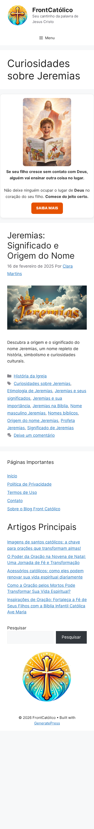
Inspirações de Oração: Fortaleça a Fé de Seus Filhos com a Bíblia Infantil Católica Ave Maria (47, 605)
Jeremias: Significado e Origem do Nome (40, 245)
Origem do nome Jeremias (32, 420)
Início (12, 476)
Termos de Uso (22, 492)
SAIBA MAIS (47, 208)
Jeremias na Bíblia (50, 405)
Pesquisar (16, 628)
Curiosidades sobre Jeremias (42, 383)
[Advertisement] (47, 780)
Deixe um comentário (34, 435)
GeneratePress (47, 723)
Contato (15, 500)
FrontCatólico (52, 10)
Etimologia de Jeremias (29, 390)
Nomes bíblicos (63, 413)
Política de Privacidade (29, 484)
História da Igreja (30, 376)
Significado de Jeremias (50, 427)
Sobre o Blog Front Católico (33, 508)
